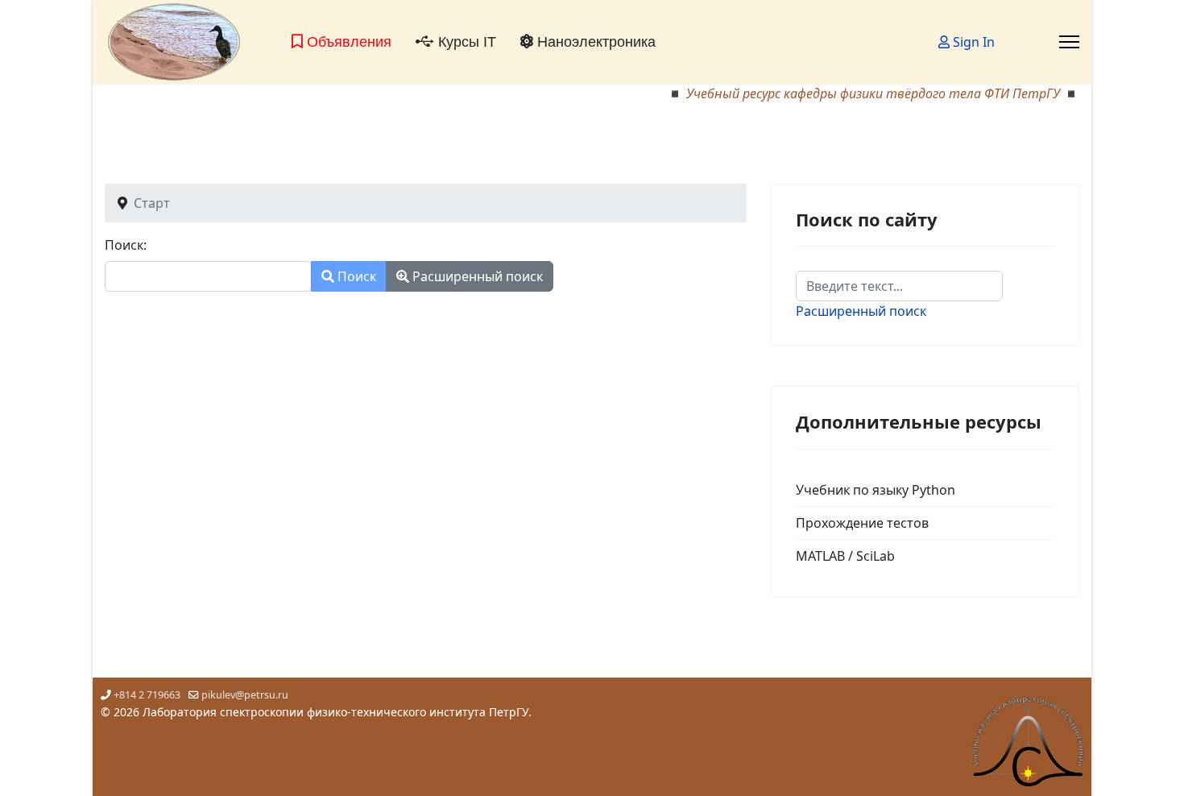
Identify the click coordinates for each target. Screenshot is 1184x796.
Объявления (347, 42)
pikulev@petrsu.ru (244, 695)
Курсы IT (465, 42)
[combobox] (208, 276)
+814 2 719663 (147, 695)
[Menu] (1069, 42)
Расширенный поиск (861, 311)
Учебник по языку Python (875, 490)
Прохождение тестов (862, 523)
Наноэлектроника (594, 42)
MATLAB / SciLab (845, 556)
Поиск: (126, 245)
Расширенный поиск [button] (476, 276)
